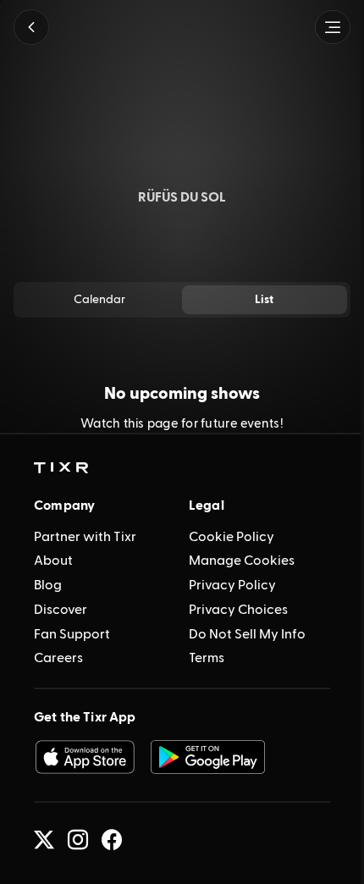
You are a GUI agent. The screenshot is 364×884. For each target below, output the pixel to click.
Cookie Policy (231, 537)
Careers (58, 658)
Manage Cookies (242, 560)
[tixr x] (44, 840)
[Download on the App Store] (84, 757)
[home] (61, 468)
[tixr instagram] (78, 840)
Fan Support (72, 634)
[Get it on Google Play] (208, 757)
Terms (206, 658)
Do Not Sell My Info (247, 634)
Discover (60, 609)
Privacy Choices (238, 609)
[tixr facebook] (112, 840)
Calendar (99, 300)
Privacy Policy (232, 585)
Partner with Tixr (85, 537)
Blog (48, 585)
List (264, 300)
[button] (31, 27)
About (53, 560)
